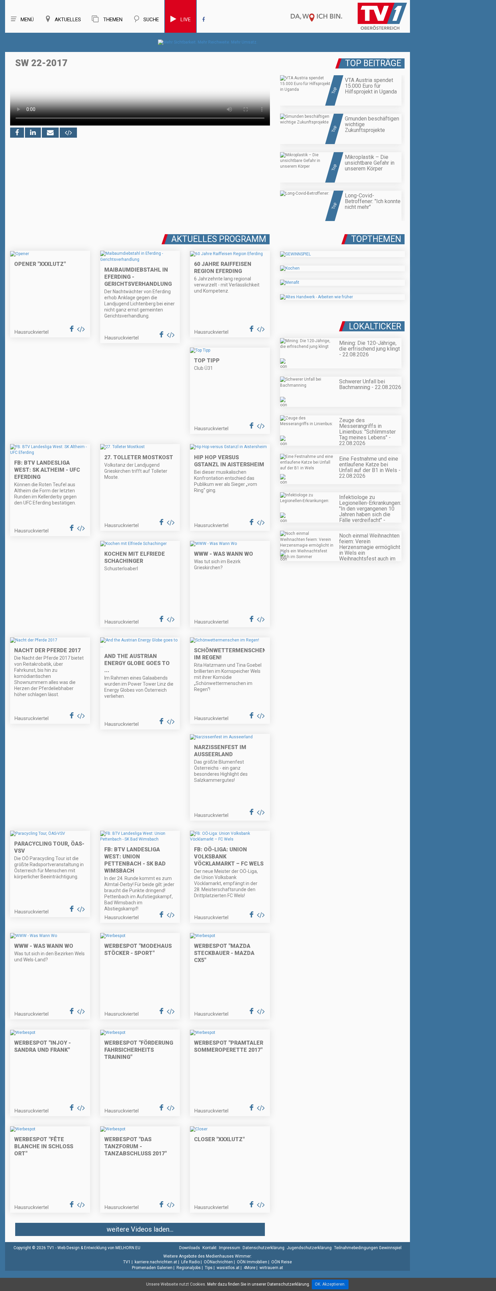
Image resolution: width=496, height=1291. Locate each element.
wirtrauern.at (271, 1267)
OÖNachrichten (218, 1262)
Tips (209, 1267)
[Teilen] (50, 133)
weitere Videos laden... (140, 1229)
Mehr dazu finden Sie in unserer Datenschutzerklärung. (258, 1284)
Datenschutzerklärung (263, 1247)
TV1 (127, 1262)
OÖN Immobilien (252, 1262)
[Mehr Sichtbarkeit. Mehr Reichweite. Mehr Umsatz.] (207, 42)
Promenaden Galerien (152, 1267)
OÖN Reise (281, 1262)
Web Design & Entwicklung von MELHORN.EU (98, 1247)
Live (186, 20)
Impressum (229, 1247)
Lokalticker (375, 326)
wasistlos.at (228, 1267)
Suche (151, 20)
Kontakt (209, 1247)
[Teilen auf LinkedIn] (33, 133)
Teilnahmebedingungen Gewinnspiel (368, 1247)
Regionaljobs (188, 1267)
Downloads (189, 1247)
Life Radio (190, 1262)
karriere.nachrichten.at (156, 1262)
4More (249, 1267)
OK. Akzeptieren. (330, 1284)
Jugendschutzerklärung (309, 1247)
